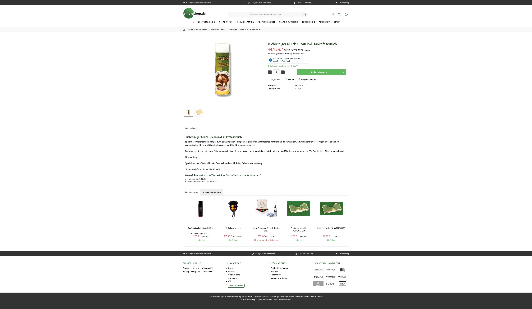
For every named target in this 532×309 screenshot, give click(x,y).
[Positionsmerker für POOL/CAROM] (298, 208)
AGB (229, 281)
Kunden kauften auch (212, 192)
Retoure (231, 268)
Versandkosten (247, 296)
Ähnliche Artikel (191, 192)
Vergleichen (275, 79)
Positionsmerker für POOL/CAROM (299, 229)
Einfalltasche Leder (233, 228)
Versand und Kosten (279, 278)
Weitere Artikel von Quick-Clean (202, 181)
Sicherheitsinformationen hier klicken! (202, 169)
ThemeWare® (286, 299)
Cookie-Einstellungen (279, 268)
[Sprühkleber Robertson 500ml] (200, 208)
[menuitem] (346, 14)
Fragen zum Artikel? (309, 79)
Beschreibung (190, 128)
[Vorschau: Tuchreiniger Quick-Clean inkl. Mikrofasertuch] (188, 112)
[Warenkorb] (346, 14)
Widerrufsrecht (234, 274)
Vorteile (231, 271)
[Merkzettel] (340, 14)
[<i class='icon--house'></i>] (192, 22)
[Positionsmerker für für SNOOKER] (331, 208)
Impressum (232, 278)
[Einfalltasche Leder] (233, 208)
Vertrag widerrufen (236, 286)
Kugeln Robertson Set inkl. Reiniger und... (266, 229)
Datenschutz (276, 274)
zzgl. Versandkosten (297, 54)
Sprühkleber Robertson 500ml (200, 228)
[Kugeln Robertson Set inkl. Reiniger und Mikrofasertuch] (266, 208)
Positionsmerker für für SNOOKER (331, 228)
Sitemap (274, 271)
